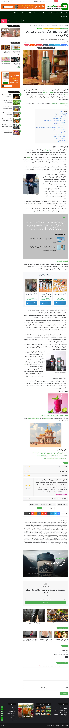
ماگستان (40, 522)
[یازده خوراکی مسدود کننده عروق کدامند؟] (16, 114)
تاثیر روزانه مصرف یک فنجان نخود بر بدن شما (7, 107)
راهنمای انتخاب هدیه (41, 12)
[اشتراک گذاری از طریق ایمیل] (29, 513)
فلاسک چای (52, 504)
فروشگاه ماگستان (62, 17)
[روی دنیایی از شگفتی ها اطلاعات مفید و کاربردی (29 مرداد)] (61, 634)
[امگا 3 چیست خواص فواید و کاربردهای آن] (16, 96)
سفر (27, 194)
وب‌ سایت (43, 687)
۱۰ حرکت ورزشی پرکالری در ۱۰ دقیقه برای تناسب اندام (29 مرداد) (30, 640)
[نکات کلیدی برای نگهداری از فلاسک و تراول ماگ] (15, 59)
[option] (45, 563)
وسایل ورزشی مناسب (33, 418)
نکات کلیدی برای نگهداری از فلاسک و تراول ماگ (16, 65)
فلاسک (52, 92)
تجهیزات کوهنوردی (62, 261)
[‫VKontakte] (39, 513)
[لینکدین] (52, 513)
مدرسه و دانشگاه (17, 12)
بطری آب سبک (47, 418)
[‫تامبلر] (48, 513)
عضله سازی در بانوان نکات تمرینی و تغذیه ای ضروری (43, 1)
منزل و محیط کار (32, 12)
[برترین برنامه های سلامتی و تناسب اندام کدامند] (16, 132)
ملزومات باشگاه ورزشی (55, 28)
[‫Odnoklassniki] (35, 513)
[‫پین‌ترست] (45, 513)
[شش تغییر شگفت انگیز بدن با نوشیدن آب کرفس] (16, 102)
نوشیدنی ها (50, 12)
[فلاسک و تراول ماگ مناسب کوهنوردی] (5, 47)
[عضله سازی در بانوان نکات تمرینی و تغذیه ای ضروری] (16, 126)
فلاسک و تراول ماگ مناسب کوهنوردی (6, 52)
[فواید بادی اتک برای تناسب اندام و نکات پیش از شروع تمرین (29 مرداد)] (61, 247)
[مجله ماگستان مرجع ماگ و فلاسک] (57, 6)
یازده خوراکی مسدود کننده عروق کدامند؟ (7, 113)
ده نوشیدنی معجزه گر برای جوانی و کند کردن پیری (7, 119)
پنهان (61, 111)
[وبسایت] (66, 546)
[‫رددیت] (42, 513)
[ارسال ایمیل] (61, 42)
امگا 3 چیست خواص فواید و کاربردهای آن (6, 95)
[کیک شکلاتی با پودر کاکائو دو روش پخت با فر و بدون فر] (43, 707)
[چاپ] (26, 513)
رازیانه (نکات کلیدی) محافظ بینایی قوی (55, 458)
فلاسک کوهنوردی (63, 103)
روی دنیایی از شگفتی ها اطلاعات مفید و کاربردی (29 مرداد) (62, 640)
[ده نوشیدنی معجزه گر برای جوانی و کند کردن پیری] (16, 120)
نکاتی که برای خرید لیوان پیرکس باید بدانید (16, 53)
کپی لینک (39, 508)
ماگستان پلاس (64, 42)
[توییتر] (55, 513)
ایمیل (66, 687)
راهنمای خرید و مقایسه (59, 12)
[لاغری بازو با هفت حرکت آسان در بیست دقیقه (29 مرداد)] (45, 634)
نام (67, 682)
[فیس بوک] (58, 513)
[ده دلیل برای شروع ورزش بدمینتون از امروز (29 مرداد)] (61, 239)
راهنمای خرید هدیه (12, 715)
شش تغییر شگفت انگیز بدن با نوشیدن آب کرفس (6, 101)
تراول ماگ (45, 92)
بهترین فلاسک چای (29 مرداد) (55, 564)
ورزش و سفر (24, 12)
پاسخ (66, 657)
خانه (66, 25)
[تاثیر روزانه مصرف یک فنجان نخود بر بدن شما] (16, 108)
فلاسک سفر (43, 504)
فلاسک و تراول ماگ (52, 25)
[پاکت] (32, 513)
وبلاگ (12, 12)
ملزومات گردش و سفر (46, 28)
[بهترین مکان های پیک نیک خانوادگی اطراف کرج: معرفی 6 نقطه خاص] (48, 707)
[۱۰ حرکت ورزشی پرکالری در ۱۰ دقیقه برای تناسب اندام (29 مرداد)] (30, 634)
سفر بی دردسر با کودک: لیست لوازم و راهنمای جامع (51, 456)
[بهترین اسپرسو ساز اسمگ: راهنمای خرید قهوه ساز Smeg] (43, 714)
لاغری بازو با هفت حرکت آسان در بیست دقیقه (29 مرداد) (46, 640)
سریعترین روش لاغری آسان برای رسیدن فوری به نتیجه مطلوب (49, 453)
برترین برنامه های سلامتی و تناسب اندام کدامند (6, 131)
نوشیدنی (65, 95)
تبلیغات (14, 720)
